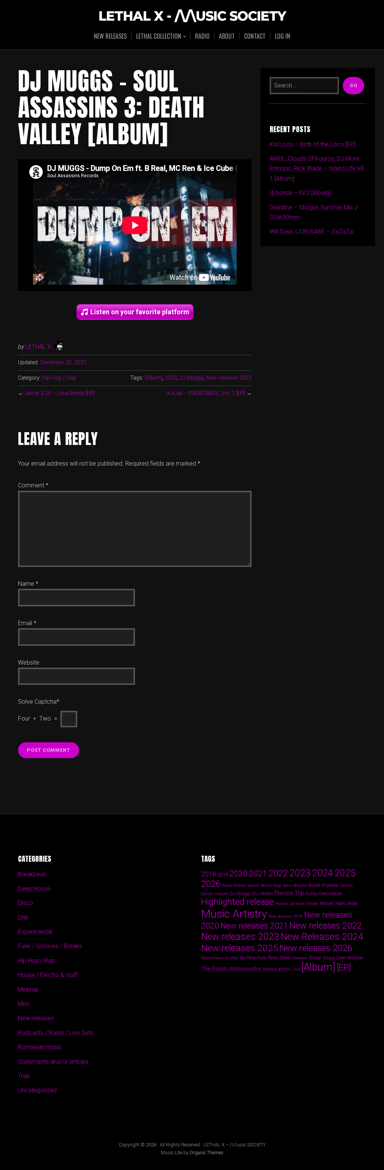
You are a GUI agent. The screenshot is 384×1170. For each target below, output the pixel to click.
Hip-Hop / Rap (59, 378)
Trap (24, 1076)
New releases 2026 (316, 948)
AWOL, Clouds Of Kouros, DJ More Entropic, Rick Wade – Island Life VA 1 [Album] (317, 168)
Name (28, 583)
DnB (23, 917)
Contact (255, 36)
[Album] (153, 378)
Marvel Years (333, 903)
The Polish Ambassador (231, 968)
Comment (33, 485)
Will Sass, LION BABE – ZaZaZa (311, 231)
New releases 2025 (239, 947)
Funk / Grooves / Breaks (50, 946)
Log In (282, 36)
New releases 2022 (326, 925)
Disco (25, 902)
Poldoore (299, 958)
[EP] (344, 967)
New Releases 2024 (321, 936)
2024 (322, 873)
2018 (208, 874)
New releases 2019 (285, 916)
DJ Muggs (192, 378)
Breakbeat (31, 874)
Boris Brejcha (295, 885)
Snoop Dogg (321, 957)
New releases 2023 (229, 378)
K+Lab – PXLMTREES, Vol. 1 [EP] (206, 393)
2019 (223, 874)
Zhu (296, 969)
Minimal (28, 989)
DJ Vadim (262, 893)
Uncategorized (37, 1090)
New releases (110, 36)
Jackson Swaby (303, 903)
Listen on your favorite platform (139, 312)
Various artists (276, 969)
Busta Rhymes (323, 885)
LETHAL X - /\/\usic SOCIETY (192, 16)
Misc (24, 1003)
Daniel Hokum (215, 893)
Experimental (35, 931)
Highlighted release (237, 902)
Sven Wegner (350, 957)
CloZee (346, 885)
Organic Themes (207, 1152)
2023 (171, 378)
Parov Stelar (279, 957)
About (227, 36)
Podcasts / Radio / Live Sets (55, 1032)
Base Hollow (234, 885)
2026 (210, 884)
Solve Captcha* (38, 701)
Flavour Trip (289, 893)
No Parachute (253, 957)
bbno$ (253, 885)
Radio (202, 36)
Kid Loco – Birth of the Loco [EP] (313, 144)
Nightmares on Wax (219, 958)
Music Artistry (234, 914)
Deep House (34, 888)
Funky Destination (324, 893)
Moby (352, 903)
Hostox (281, 903)
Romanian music (40, 1047)
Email (27, 623)
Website (28, 662)
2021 (258, 873)
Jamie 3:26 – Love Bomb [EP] (59, 393)
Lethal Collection (158, 37)
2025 (345, 873)
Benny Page (271, 885)
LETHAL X (38, 346)
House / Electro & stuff (47, 975)
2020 (239, 873)
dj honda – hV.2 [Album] (300, 192)
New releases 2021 (254, 925)
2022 (278, 873)
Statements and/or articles (53, 1061)
